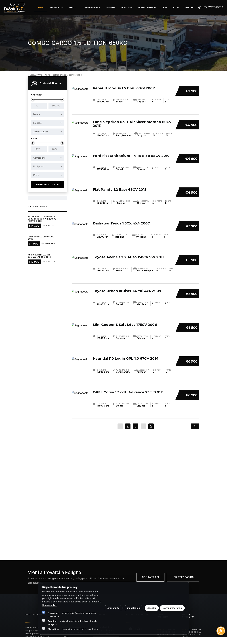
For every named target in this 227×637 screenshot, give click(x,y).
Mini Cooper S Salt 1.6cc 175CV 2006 (125, 325)
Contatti (190, 7)
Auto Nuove (56, 7)
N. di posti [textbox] (38, 166)
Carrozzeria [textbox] (39, 157)
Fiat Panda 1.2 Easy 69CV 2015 (119, 189)
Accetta (151, 608)
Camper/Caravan (91, 7)
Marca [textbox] (36, 114)
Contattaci (150, 577)
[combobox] (47, 114)
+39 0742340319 (212, 7)
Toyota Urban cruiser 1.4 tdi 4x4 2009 (127, 291)
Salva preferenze (172, 608)
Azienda (110, 7)
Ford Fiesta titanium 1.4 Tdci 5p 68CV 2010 (131, 156)
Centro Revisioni (147, 7)
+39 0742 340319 (183, 577)
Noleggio (126, 7)
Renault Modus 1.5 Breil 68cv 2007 (124, 88)
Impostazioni (134, 608)
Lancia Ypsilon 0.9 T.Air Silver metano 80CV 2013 (132, 124)
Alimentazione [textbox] (40, 131)
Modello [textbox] (37, 123)
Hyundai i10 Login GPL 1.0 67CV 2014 (126, 358)
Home (41, 7)
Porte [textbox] (36, 175)
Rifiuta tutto (113, 608)
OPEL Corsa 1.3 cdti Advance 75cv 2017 (128, 392)
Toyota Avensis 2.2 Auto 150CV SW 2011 (128, 257)
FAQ (165, 7)
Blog (176, 7)
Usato (72, 7)
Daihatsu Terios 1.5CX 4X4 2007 (121, 223)
